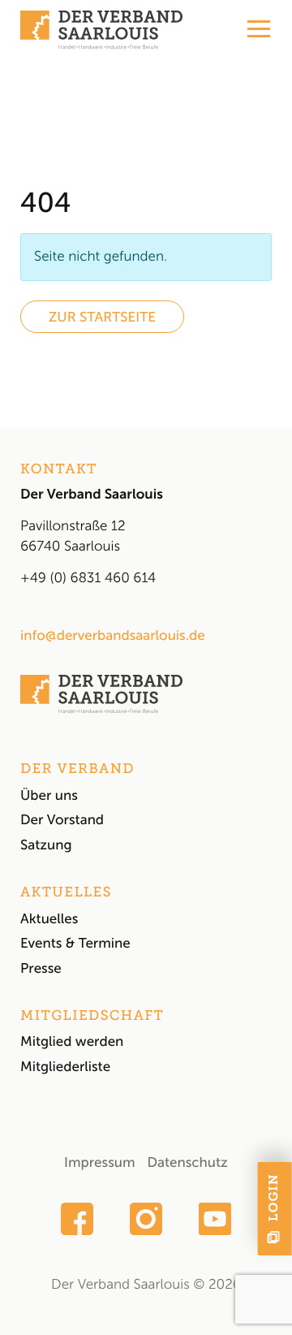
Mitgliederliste (65, 1067)
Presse (41, 969)
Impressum (99, 1163)
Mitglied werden (71, 1042)
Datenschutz (187, 1163)
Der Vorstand (62, 820)
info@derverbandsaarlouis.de (112, 636)
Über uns (49, 796)
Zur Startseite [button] (102, 317)
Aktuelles (49, 919)
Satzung (46, 845)
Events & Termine (75, 943)
